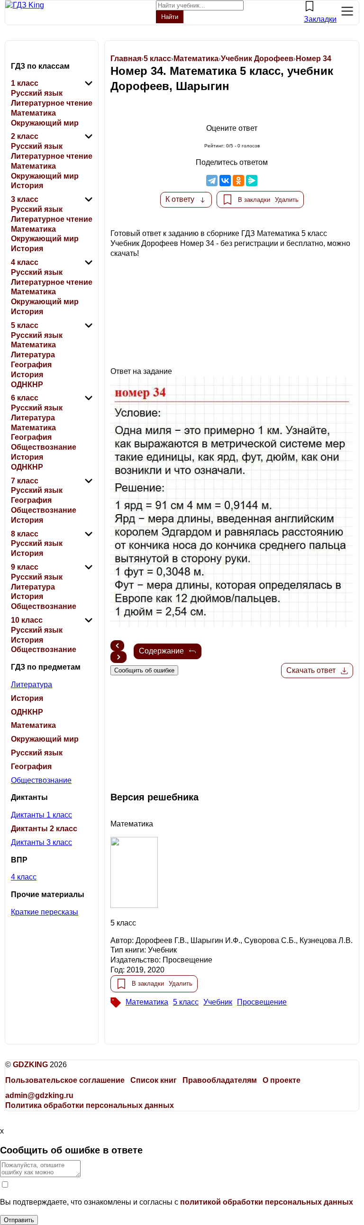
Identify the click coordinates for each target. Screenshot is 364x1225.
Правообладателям (219, 1080)
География (31, 365)
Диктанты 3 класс (41, 842)
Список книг (153, 1080)
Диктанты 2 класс (44, 829)
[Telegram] (212, 180)
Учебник (217, 1002)
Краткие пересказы (44, 912)
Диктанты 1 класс (41, 815)
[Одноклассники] (238, 180)
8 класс (24, 534)
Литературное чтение (51, 103)
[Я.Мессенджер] (251, 180)
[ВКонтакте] (225, 180)
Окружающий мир (45, 123)
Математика (33, 113)
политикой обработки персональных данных (266, 1202)
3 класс (24, 199)
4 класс (24, 262)
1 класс (24, 83)
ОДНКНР (27, 385)
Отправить (19, 1220)
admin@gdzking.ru (39, 1095)
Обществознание (43, 447)
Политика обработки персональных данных (89, 1105)
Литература (33, 355)
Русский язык (37, 93)
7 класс (24, 481)
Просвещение (262, 1002)
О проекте (281, 1080)
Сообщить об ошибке (144, 670)
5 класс (24, 325)
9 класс (24, 567)
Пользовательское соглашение (65, 1080)
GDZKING (30, 1065)
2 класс (24, 136)
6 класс (24, 398)
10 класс (27, 620)
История (27, 185)
